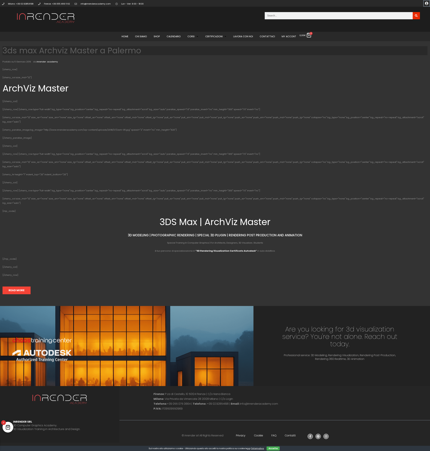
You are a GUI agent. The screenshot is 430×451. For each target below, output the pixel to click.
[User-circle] (426, 3)
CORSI (191, 36)
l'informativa (257, 448)
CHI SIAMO (141, 36)
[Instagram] (326, 436)
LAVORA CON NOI (243, 36)
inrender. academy (47, 61)
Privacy (240, 435)
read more (17, 290)
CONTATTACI (267, 36)
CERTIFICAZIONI (214, 36)
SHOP (157, 36)
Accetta (273, 448)
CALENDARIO (174, 36)
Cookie (258, 435)
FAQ (273, 435)
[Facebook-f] (310, 436)
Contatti (290, 435)
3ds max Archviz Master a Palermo (72, 50)
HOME (125, 36)
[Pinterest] (318, 436)
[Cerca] (416, 15)
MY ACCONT (289, 36)
